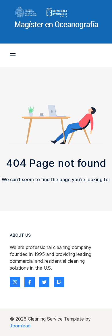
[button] (13, 55)
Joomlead (20, 326)
